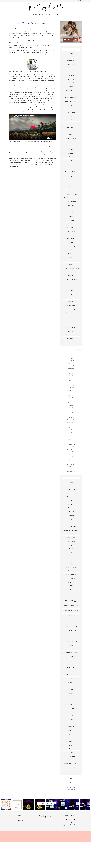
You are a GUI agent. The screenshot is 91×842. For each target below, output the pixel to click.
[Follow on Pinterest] (69, 819)
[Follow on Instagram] (72, 819)
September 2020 (70, 449)
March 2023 (71, 402)
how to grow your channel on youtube (71, 182)
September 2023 (70, 393)
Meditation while (41, 22)
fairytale (71, 123)
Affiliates (27, 11)
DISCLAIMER (60, 832)
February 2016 (71, 471)
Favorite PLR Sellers (38, 11)
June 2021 (70, 429)
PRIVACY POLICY (45, 832)
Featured (71, 134)
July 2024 (70, 375)
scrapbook (70, 275)
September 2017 (70, 464)
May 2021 (70, 432)
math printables (71, 227)
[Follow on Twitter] (67, 819)
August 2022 (71, 405)
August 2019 (71, 461)
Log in (70, 782)
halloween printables (71, 168)
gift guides (70, 153)
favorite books (70, 127)
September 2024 (70, 370)
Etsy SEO (71, 120)
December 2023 (71, 385)
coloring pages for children (71, 101)
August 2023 (71, 395)
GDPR (67, 832)
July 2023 (70, 397)
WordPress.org (71, 789)
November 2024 (71, 368)
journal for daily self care (71, 194)
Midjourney (71, 242)
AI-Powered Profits (39, 14)
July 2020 (70, 454)
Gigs (71, 160)
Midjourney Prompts (71, 246)
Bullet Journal (27, 22)
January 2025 (70, 363)
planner (71, 261)
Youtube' (71, 342)
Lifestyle (71, 209)
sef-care (71, 283)
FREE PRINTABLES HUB (20, 823)
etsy (71, 116)
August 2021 (71, 427)
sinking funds (71, 301)
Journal (36, 22)
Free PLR (67, 11)
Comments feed (71, 787)
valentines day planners (71, 327)
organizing (70, 253)
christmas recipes (71, 94)
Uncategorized (70, 324)
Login (74, 11)
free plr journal (71, 149)
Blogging (22, 22)
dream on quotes (71, 112)
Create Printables (70, 109)
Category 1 (71, 79)
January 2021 (70, 439)
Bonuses (59, 11)
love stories (71, 220)
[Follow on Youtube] (74, 819)
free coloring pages (71, 138)
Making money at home (71, 224)
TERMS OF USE (53, 832)
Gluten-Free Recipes (71, 164)
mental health (70, 238)
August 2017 (71, 466)
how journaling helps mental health (71, 177)
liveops (71, 216)
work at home (70, 331)
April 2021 (71, 434)
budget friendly (71, 60)
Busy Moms (32, 22)
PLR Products (50, 11)
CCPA (64, 832)
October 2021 (70, 422)
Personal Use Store (52, 14)
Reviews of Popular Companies (71, 268)
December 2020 (71, 442)
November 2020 (71, 444)
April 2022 (71, 415)
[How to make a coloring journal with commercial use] (62, 804)
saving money (70, 272)
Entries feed (71, 784)
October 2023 (70, 390)
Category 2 (71, 83)
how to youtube (71, 187)
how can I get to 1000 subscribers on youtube (71, 172)
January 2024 (70, 383)
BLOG (20, 11)
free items (70, 142)
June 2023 (70, 400)
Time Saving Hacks (71, 312)
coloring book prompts (71, 97)
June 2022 (70, 410)
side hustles (71, 298)
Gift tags (71, 157)
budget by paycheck (71, 57)
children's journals (70, 90)
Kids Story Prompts (71, 201)
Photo (70, 257)
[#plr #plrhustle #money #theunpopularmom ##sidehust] (85, 804)
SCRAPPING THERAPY (71, 279)
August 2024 (71, 373)
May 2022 (70, 412)
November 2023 (71, 388)
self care (71, 286)
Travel (70, 320)
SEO (71, 294)
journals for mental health (70, 198)
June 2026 (70, 358)
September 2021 (70, 425)
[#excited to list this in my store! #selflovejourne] (6, 804)
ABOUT (20, 818)
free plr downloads (71, 146)
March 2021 (71, 437)
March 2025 (71, 361)
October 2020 (70, 447)
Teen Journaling (71, 309)
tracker (71, 316)
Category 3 (71, 86)
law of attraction (71, 205)
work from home (71, 338)
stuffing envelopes (70, 305)
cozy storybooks (71, 105)
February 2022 (71, 420)
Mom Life (71, 250)
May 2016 (70, 469)
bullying (71, 71)
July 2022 (70, 407)
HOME (15, 11)
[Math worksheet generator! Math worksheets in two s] (73, 804)
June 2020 (70, 457)
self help (71, 290)
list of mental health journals (71, 212)
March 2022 (71, 417)
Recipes (71, 264)
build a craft (71, 64)
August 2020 (71, 452)
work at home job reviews (70, 335)
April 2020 (71, 459)
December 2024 (71, 366)
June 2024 (70, 378)
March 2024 (71, 380)
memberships (70, 235)
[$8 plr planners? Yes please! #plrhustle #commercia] (28, 804)
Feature (71, 131)
